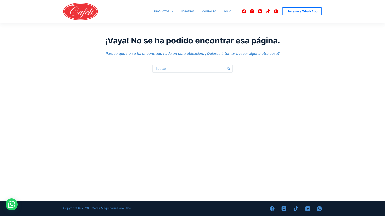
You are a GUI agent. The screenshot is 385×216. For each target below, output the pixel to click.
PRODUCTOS (161, 11)
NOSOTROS (188, 11)
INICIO (227, 11)
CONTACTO (209, 11)
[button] (12, 204)
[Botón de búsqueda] (229, 69)
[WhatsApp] (276, 11)
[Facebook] (244, 11)
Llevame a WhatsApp (302, 11)
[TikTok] (268, 11)
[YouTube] (260, 11)
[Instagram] (252, 11)
